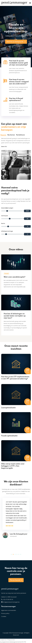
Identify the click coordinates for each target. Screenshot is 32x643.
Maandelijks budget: (7, 208)
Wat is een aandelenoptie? (14, 277)
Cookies (3, 616)
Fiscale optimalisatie (9, 436)
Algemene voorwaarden (8, 610)
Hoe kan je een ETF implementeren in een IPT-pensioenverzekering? (15, 378)
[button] (11, 554)
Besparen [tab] (3, 135)
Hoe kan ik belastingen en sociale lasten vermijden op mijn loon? (15, 316)
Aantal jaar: (4, 216)
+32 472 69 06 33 (7, 599)
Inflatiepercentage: (7, 231)
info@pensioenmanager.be (11, 602)
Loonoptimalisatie (8, 408)
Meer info (4, 146)
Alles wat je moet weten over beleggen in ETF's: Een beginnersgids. (12, 466)
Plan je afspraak (15, 580)
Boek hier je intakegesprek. (15, 41)
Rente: (3, 223)
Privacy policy (5, 613)
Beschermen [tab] (11, 135)
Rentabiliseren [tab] (20, 135)
